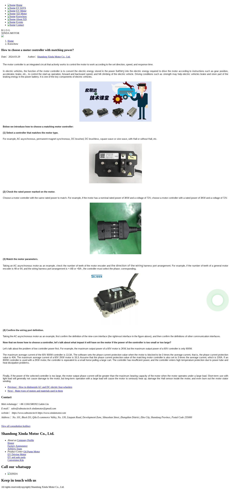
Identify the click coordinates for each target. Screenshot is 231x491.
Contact (20, 25)
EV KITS (21, 8)
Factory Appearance (18, 446)
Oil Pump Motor (31, 451)
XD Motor (21, 13)
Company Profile (25, 440)
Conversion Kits (16, 460)
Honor (11, 443)
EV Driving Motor (17, 454)
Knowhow (21, 16)
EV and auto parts (16, 457)
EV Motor (21, 10)
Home (19, 5)
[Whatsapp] (217, 300)
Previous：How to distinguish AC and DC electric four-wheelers (40, 387)
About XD (21, 19)
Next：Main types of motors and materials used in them (35, 391)
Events (19, 22)
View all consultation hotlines (15, 426)
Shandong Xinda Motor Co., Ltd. (53, 56)
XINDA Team (15, 448)
